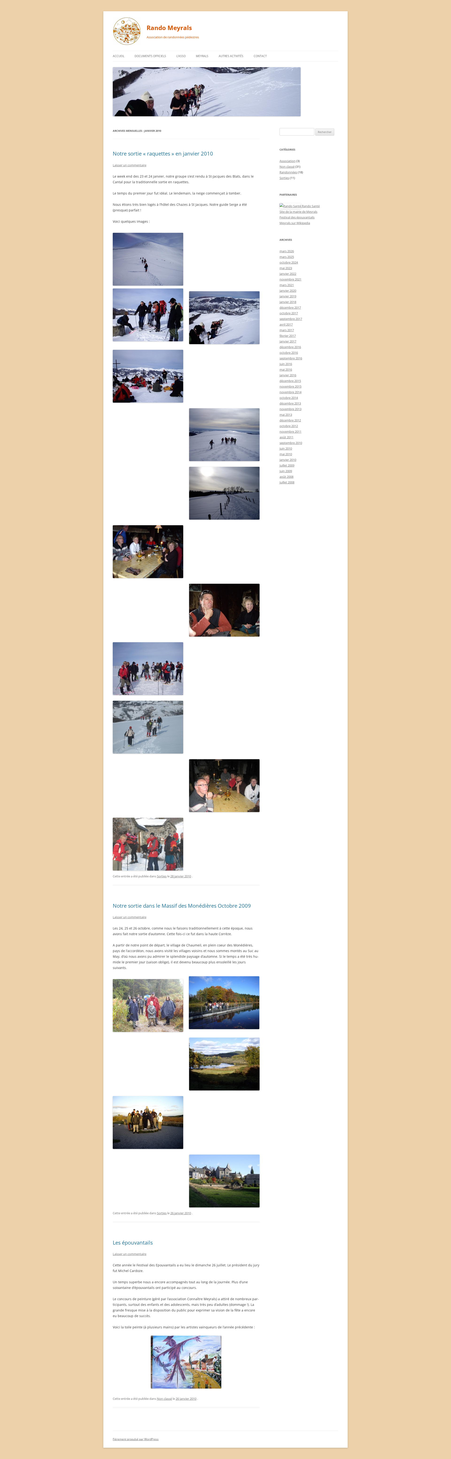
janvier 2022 (288, 274)
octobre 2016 (289, 352)
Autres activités (231, 56)
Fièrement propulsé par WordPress (136, 1439)
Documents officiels (150, 56)
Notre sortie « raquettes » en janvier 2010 (163, 153)
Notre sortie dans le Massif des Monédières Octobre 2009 (182, 905)
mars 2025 (287, 257)
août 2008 (286, 477)
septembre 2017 (291, 319)
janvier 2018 (288, 302)
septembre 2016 (291, 358)
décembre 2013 (290, 403)
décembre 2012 (290, 420)
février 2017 (288, 336)
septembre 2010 (291, 443)
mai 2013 (286, 414)
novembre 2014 (290, 392)
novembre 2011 (290, 431)
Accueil (118, 56)
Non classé (164, 1399)
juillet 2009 (287, 465)
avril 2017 (286, 324)
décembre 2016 (290, 347)
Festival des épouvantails (297, 217)
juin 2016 (286, 364)
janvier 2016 (288, 375)
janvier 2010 (288, 460)
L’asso (181, 56)
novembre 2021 (290, 279)
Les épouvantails (133, 1242)
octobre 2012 (289, 426)
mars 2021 (287, 285)
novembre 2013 (290, 409)
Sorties (162, 876)
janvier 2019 (288, 296)
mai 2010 (286, 454)
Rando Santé (310, 206)
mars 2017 (287, 330)
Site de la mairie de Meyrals (298, 212)
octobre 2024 (289, 262)
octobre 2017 (289, 313)
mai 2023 (286, 268)
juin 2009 (286, 471)
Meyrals (202, 56)
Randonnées (288, 172)
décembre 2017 (290, 307)
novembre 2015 (290, 386)
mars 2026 (287, 251)
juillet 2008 (287, 482)
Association (287, 161)
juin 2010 (286, 448)
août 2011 (286, 437)
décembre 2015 (290, 381)
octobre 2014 (289, 398)
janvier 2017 (288, 341)
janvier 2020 (288, 290)
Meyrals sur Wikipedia (295, 223)
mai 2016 (286, 369)
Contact (260, 56)
